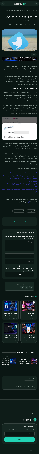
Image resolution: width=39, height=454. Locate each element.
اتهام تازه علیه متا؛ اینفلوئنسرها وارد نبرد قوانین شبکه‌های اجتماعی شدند (28, 338)
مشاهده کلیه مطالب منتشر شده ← (20, 222)
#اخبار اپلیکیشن (31, 211)
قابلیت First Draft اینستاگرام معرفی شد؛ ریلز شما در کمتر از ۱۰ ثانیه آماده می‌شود (28, 316)
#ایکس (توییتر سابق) (19, 211)
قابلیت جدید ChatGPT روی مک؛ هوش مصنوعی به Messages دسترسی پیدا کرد (11, 338)
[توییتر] (31, 287)
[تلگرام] (22, 287)
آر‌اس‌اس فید (33, 413)
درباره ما (25, 409)
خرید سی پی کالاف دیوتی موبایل (26, 386)
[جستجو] (3, 4)
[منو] (36, 4)
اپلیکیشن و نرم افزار (28, 10)
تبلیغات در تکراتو (33, 409)
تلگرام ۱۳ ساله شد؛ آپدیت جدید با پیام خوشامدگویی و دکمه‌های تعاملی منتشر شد (10, 316)
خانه (36, 10)
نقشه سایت (12, 409)
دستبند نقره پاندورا (29, 382)
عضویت (19, 439)
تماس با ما (18, 409)
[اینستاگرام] (26, 287)
